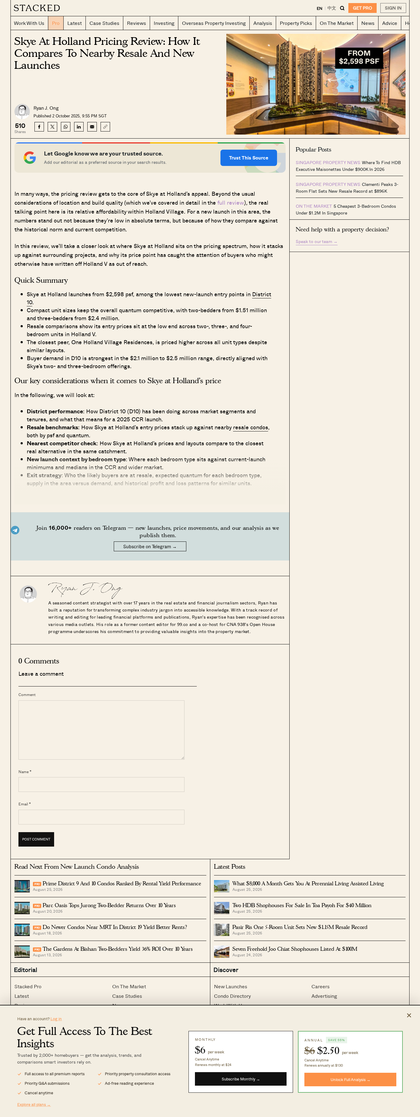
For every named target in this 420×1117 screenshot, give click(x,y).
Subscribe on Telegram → (150, 546)
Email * (24, 804)
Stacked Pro (28, 986)
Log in (56, 1018)
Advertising (324, 995)
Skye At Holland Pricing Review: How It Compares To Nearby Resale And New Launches (107, 53)
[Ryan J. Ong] (28, 592)
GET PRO (362, 8)
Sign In (393, 8)
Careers (320, 986)
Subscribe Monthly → (241, 1079)
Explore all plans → (34, 1104)
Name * (24, 771)
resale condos (250, 427)
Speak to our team (317, 242)
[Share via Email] (92, 127)
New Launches (230, 986)
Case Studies (127, 995)
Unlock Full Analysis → (350, 1079)
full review (230, 202)
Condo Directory (232, 995)
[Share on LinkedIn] (79, 127)
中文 (331, 8)
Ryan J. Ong (46, 107)
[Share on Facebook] (39, 127)
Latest (21, 995)
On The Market (129, 986)
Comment (27, 694)
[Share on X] (52, 127)
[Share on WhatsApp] (65, 127)
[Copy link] (105, 127)
